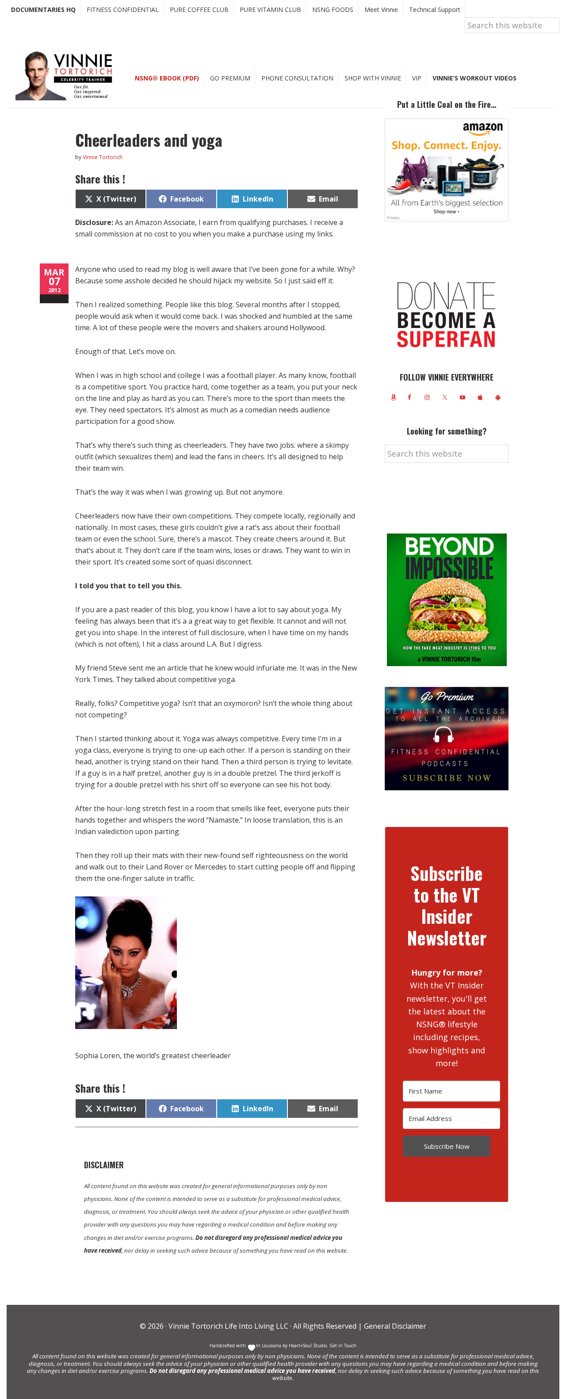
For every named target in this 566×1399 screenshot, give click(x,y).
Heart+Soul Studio (307, 1345)
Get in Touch (342, 1345)
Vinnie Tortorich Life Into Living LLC (228, 1326)
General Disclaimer (394, 1326)
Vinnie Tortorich (67, 75)
